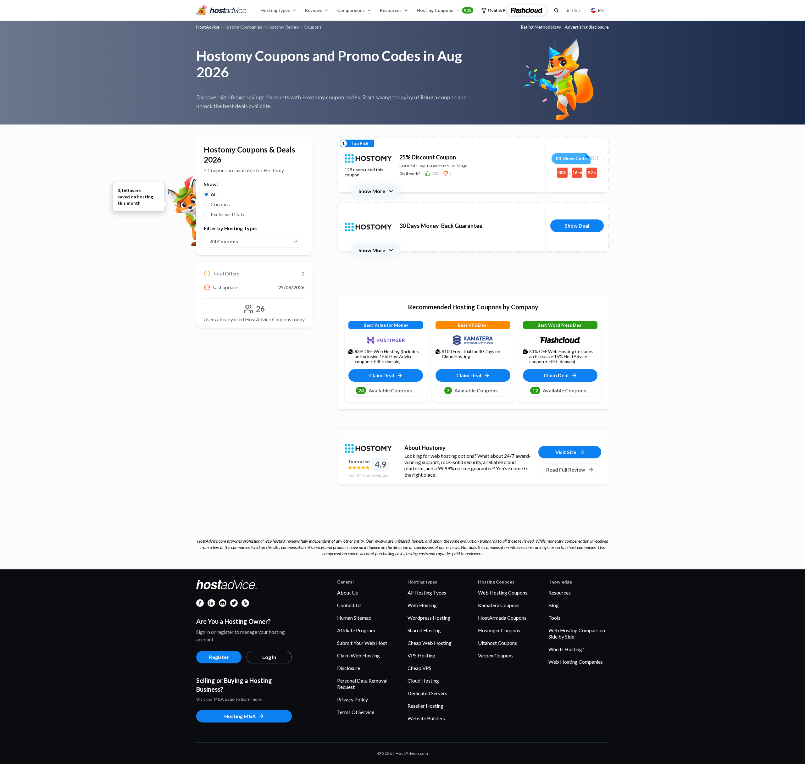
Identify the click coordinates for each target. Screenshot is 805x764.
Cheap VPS (419, 668)
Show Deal (577, 226)
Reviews (313, 10)
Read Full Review (565, 470)
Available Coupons (385, 390)
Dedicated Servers (427, 693)
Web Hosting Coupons (502, 592)
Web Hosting (422, 605)
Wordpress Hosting (429, 618)
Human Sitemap (354, 618)
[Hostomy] (368, 448)
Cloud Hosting (423, 681)
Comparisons (351, 10)
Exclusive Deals (227, 214)
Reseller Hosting (425, 706)
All (214, 194)
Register (219, 657)
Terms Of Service (355, 712)
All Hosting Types (427, 592)
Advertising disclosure (587, 27)
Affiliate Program (356, 630)
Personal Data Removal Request (362, 684)
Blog (553, 605)
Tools (554, 618)
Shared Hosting (424, 630)
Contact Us (349, 605)
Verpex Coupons (496, 655)
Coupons (220, 204)
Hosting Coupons (444, 10)
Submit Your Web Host (362, 643)
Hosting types (275, 10)
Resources (391, 10)
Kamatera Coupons (498, 605)
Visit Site (565, 452)
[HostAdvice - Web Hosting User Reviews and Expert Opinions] (222, 10)
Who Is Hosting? (566, 649)
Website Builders (426, 718)
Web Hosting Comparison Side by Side (576, 633)
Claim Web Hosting (358, 655)
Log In (269, 657)
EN (601, 10)
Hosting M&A (240, 716)
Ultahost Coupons (497, 643)
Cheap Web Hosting (430, 643)
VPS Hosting (421, 655)
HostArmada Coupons (502, 618)
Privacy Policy (352, 699)
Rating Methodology (541, 27)
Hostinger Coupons (499, 630)
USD (573, 10)
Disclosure (348, 668)
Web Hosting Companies (575, 662)
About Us (347, 592)
